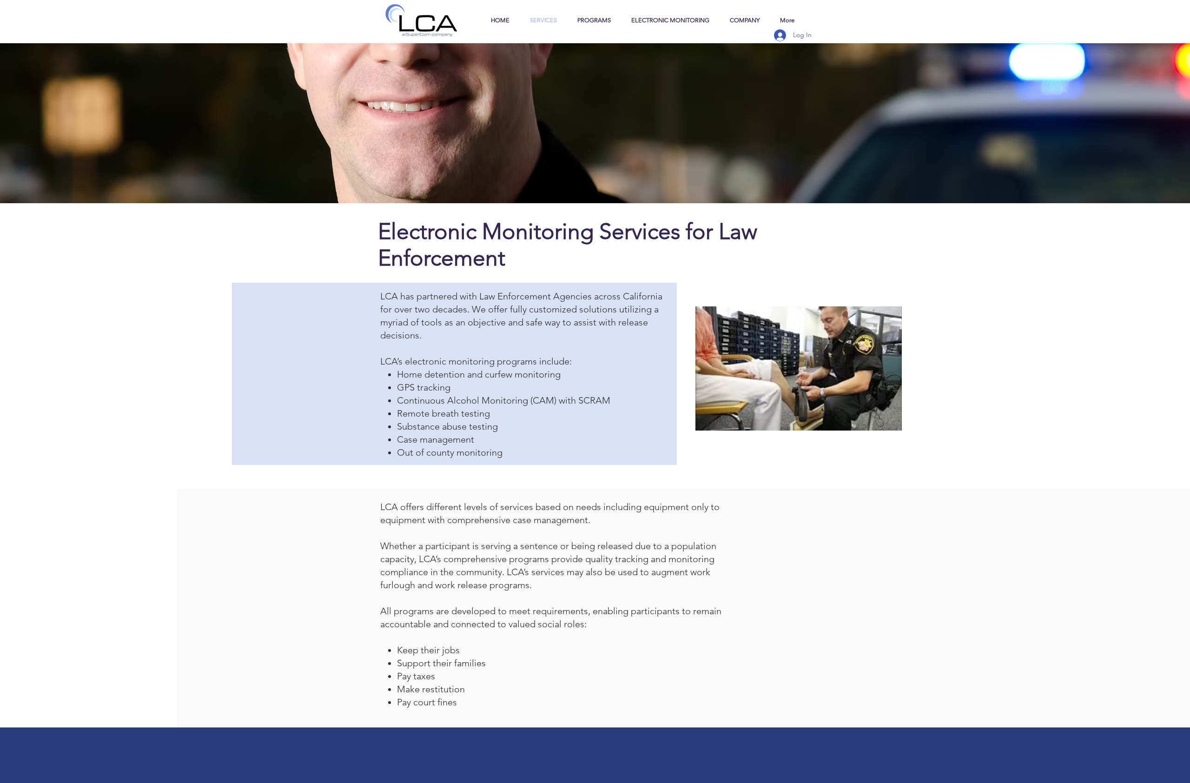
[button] (745, 20)
